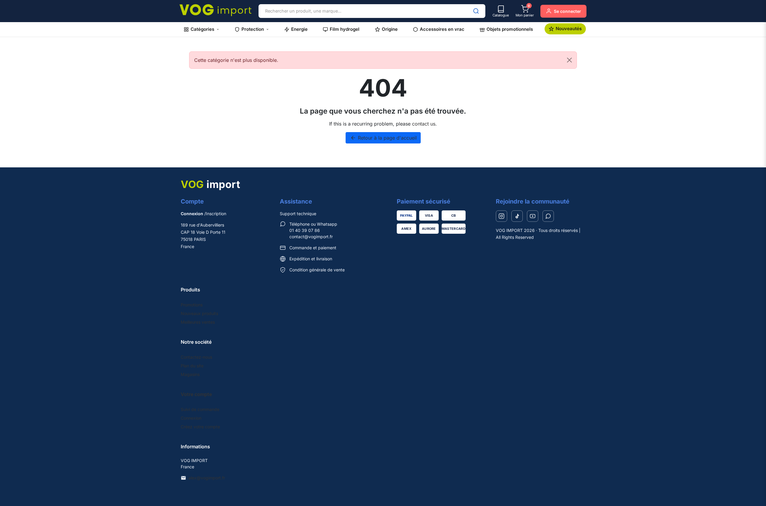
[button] (202, 29)
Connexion (191, 418)
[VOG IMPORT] (215, 10)
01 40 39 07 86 (304, 230)
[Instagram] (501, 216)
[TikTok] (517, 216)
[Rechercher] (476, 11)
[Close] (569, 60)
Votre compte (196, 394)
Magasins (190, 374)
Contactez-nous (196, 357)
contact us (423, 124)
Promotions (192, 304)
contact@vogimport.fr (311, 236)
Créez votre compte (200, 426)
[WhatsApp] (548, 216)
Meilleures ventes (198, 322)
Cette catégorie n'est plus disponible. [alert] (236, 60)
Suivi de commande (200, 409)
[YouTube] (532, 216)
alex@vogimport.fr (207, 477)
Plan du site (192, 365)
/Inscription (203, 213)
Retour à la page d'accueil (383, 138)
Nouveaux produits (199, 313)
